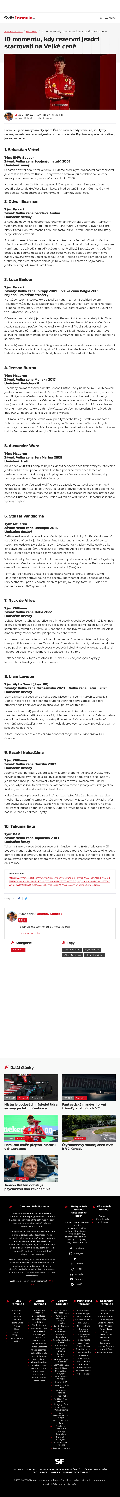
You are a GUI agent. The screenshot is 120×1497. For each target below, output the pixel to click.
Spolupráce (102, 1222)
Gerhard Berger (105, 1316)
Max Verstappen (39, 1328)
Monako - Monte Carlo (61, 1386)
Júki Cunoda (39, 1371)
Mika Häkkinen (83, 1371)
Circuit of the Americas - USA (61, 1311)
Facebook (79, 1248)
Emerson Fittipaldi (83, 1330)
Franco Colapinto (39, 1347)
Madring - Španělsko (61, 1432)
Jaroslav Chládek (23, 118)
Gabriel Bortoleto (39, 1353)
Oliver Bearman (72, 955)
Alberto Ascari (83, 1358)
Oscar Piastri (39, 1331)
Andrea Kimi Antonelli (39, 1311)
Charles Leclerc (39, 1325)
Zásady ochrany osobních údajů (60, 1469)
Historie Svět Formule (76, 1472)
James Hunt (83, 1355)
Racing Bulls (17, 1323)
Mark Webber (105, 1326)
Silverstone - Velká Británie (61, 1408)
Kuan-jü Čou (106, 1349)
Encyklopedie (102, 1219)
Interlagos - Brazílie (61, 1349)
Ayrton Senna (83, 1346)
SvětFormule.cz (13, 31)
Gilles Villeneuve (106, 1323)
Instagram (79, 1253)
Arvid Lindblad (39, 1343)
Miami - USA (61, 1382)
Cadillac (17, 1341)
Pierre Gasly (39, 1340)
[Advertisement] (60, 6)
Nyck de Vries (92, 949)
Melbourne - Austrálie (61, 1377)
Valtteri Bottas (39, 1377)
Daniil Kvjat (105, 1337)
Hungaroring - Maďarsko (61, 1360)
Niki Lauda (83, 1323)
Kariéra (55, 1472)
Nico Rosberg (83, 1326)
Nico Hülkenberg (39, 1356)
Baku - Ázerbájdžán (61, 1330)
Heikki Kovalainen (105, 1341)
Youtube (79, 1279)
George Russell (39, 1316)
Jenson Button (71, 949)
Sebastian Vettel (94, 955)
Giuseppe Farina (83, 1352)
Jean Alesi (105, 1313)
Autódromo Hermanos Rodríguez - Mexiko (61, 1319)
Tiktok (79, 1269)
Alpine (17, 1326)
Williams (16, 1335)
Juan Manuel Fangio (83, 1335)
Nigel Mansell (83, 1374)
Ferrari (17, 1313)
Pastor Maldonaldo (106, 1333)
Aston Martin (17, 1338)
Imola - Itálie (61, 1345)
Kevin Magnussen (105, 1352)
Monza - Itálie (61, 1396)
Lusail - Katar (61, 1368)
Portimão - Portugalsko (61, 1438)
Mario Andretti (83, 1340)
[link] (101, 18)
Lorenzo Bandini (106, 1346)
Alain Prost (83, 1343)
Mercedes (16, 1310)
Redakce (103, 1216)
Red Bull (17, 1319)
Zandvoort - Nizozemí (61, 1427)
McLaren (17, 1316)
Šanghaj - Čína (61, 1404)
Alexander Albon (39, 1362)
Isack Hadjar (39, 1334)
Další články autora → (31, 933)
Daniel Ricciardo (106, 1310)
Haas (16, 1329)
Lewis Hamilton (39, 1319)
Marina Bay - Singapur (61, 1372)
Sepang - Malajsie (61, 1448)
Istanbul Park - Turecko (61, 1443)
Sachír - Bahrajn (61, 1326)
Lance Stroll (39, 1374)
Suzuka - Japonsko (61, 1355)
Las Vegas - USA (61, 1365)
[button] (60, 457)
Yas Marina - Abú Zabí (61, 1422)
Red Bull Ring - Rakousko (61, 1400)
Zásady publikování (95, 1469)
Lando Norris (39, 1322)
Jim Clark (83, 1364)
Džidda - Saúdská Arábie (61, 1341)
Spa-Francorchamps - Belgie (61, 1415)
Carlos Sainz (39, 1359)
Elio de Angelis (106, 1319)
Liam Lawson (39, 1337)
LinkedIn (79, 1274)
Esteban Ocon (39, 1365)
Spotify (79, 1284)
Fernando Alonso (39, 1368)
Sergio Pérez (39, 1381)
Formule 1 (31, 31)
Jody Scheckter (83, 1367)
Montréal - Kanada (61, 1391)
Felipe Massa (106, 1329)
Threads (79, 1263)
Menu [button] (112, 18)
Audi (16, 1332)
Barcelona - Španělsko (61, 1335)
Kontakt (31, 1469)
